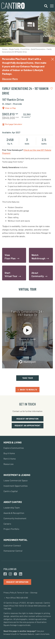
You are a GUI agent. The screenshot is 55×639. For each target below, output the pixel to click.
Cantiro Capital (11, 491)
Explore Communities (14, 448)
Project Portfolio (11, 529)
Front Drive (25, 49)
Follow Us (10, 569)
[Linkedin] (20, 574)
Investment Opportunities (16, 486)
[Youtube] (15, 574)
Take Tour (27, 378)
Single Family (14, 49)
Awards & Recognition (14, 513)
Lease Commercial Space (16, 480)
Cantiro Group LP (13, 603)
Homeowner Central (13, 550)
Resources (8, 464)
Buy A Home (9, 453)
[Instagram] (10, 574)
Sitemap (33, 592)
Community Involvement (15, 518)
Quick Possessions (38, 49)
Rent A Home (10, 458)
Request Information (27, 418)
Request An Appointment (27, 425)
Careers (7, 523)
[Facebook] (5, 574)
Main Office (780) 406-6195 (17, 598)
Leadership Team (12, 507)
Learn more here (42, 634)
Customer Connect (12, 545)
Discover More (10, 78)
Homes (5, 49)
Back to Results (28, 389)
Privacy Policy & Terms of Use (16, 592)
